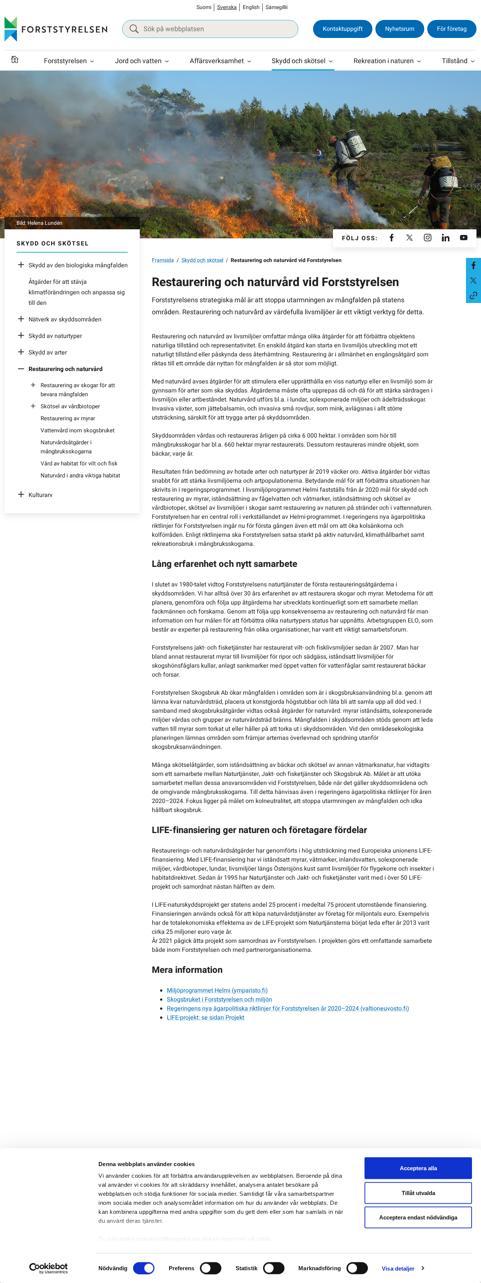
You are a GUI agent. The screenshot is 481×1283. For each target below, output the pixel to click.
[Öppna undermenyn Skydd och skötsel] (330, 61)
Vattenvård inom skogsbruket (78, 430)
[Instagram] (428, 238)
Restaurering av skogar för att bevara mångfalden (78, 389)
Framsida (163, 260)
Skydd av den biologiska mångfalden (78, 265)
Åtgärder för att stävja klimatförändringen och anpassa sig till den (77, 292)
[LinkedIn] (446, 238)
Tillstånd (454, 61)
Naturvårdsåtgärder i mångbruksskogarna (66, 447)
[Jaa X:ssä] (473, 280)
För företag (452, 28)
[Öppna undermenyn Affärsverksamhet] (249, 61)
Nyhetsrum (399, 28)
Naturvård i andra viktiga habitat (80, 475)
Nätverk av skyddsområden (65, 319)
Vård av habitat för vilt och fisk (79, 463)
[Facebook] (392, 238)
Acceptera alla (418, 1168)
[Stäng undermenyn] (23, 369)
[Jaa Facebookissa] (473, 265)
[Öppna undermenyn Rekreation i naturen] (419, 61)
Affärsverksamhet (217, 61)
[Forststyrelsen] (56, 28)
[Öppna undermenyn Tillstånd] (472, 61)
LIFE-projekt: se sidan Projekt (205, 1017)
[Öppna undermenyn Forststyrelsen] (92, 61)
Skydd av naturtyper (55, 336)
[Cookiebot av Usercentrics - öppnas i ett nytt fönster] (49, 1268)
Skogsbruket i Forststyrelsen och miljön (219, 999)
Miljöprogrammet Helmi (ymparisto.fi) (217, 990)
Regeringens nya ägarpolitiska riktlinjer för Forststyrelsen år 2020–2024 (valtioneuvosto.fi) (288, 1008)
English (251, 7)
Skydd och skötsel (298, 61)
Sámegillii (276, 7)
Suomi (204, 7)
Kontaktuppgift (343, 28)
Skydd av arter (48, 352)
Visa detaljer (398, 1268)
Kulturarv (41, 495)
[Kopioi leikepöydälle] (473, 295)
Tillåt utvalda (418, 1192)
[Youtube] (464, 238)
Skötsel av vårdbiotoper (70, 406)
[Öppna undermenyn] (23, 265)
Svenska (227, 7)
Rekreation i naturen (384, 61)
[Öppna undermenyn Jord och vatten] (167, 61)
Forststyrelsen (65, 61)
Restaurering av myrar (68, 418)
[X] (410, 238)
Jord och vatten (138, 61)
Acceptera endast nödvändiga (418, 1217)
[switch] (210, 1268)
